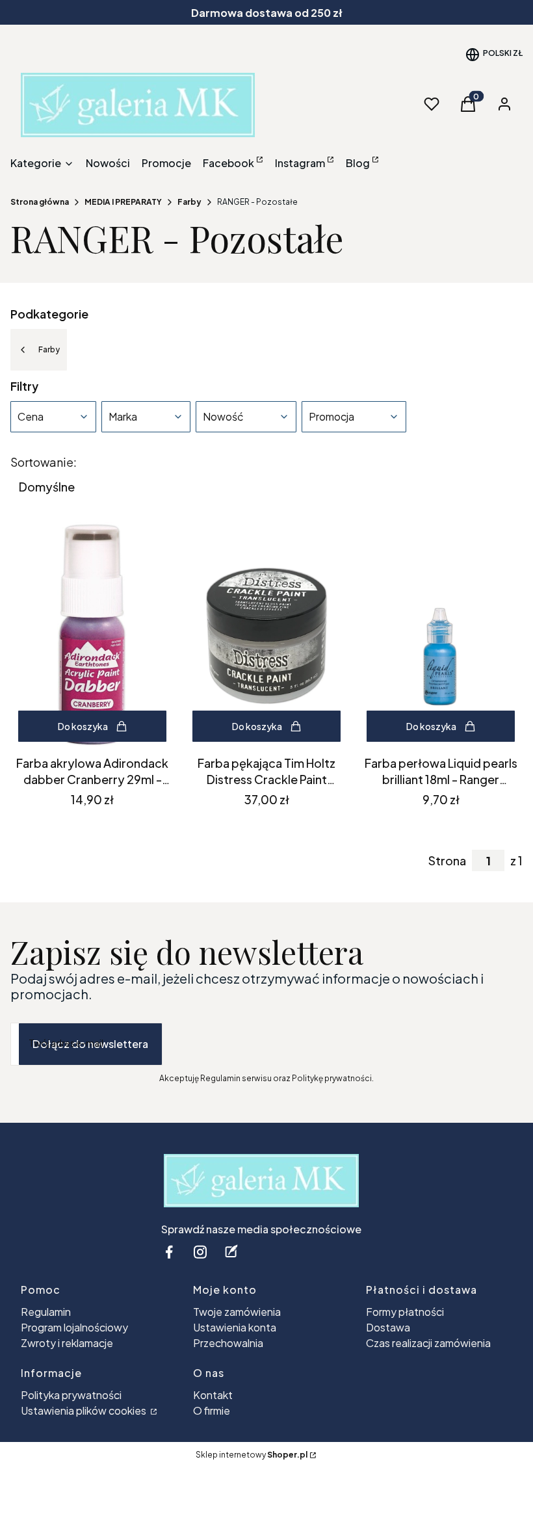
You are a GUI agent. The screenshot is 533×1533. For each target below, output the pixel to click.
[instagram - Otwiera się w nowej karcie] (200, 1252)
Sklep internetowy (251, 1455)
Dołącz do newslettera (90, 1044)
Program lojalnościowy (74, 1327)
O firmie (211, 1410)
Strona (447, 861)
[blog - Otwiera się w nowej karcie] (231, 1252)
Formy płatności (405, 1311)
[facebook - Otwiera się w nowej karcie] (169, 1252)
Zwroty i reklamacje (67, 1343)
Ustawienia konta (234, 1327)
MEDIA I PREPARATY (123, 202)
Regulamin (46, 1311)
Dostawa (388, 1327)
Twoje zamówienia (237, 1311)
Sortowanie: (43, 462)
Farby (189, 202)
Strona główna (39, 202)
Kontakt (213, 1395)
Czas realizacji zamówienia (428, 1343)
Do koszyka (83, 726)
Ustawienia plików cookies (84, 1410)
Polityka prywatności (71, 1395)
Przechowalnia (228, 1343)
